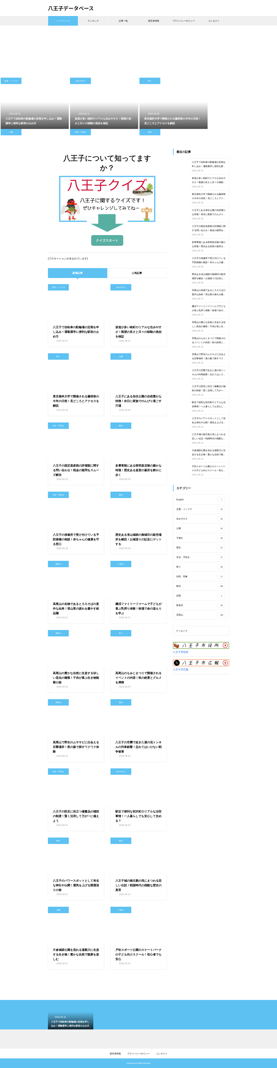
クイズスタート (107, 240)
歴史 (121, 702)
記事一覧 (123, 21)
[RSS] (50, 1063)
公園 (11, 132)
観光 (150, 132)
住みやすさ (80, 81)
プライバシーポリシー (183, 21)
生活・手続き (80, 132)
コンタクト (213, 21)
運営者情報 (153, 21)
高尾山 (58, 564)
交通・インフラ (11, 81)
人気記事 (137, 273)
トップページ (63, 21)
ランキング (93, 21)
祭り (150, 81)
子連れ (121, 564)
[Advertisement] (138, 49)
